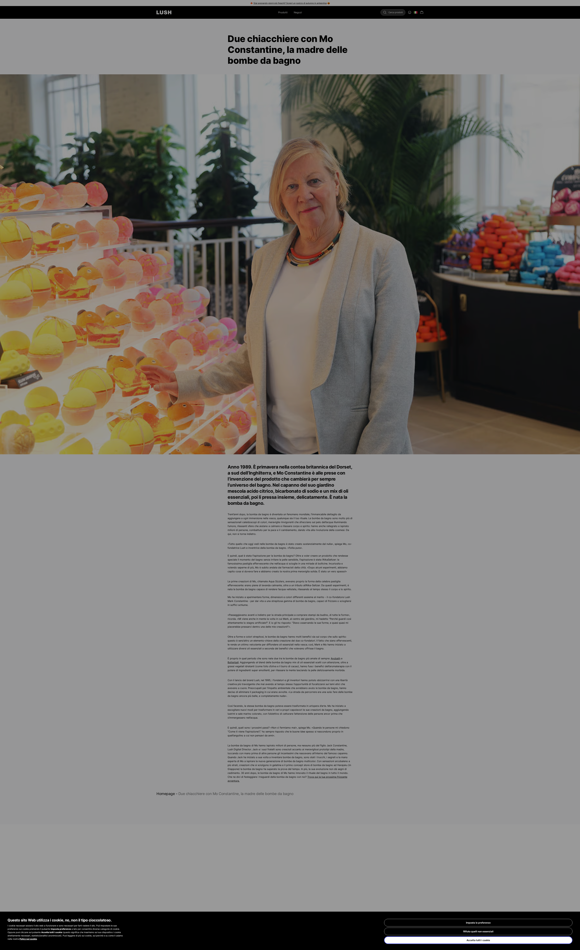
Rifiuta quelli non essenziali (478, 931)
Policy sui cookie (28, 939)
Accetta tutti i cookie (478, 940)
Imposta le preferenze (478, 922)
